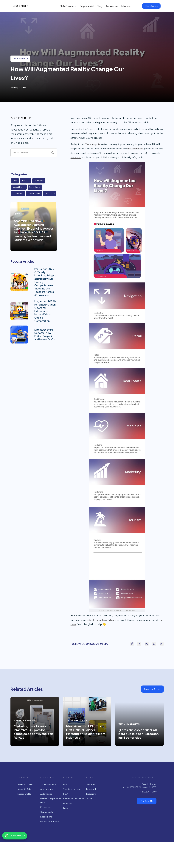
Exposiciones (46, 816)
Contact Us (147, 801)
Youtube (90, 784)
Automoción (46, 793)
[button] (67, 6)
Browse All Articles (152, 689)
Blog (65, 808)
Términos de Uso (71, 789)
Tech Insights (92, 144)
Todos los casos (48, 784)
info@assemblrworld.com (101, 620)
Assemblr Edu (24, 789)
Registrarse (151, 6)
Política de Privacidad (73, 798)
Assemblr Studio (26, 784)
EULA (65, 793)
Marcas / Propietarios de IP (50, 800)
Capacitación (46, 812)
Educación (45, 807)
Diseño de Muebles (49, 821)
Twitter (89, 798)
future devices (135, 148)
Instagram (91, 793)
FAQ (65, 784)
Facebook (91, 789)
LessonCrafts (24, 793)
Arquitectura (46, 789)
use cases (76, 157)
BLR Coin (67, 803)
